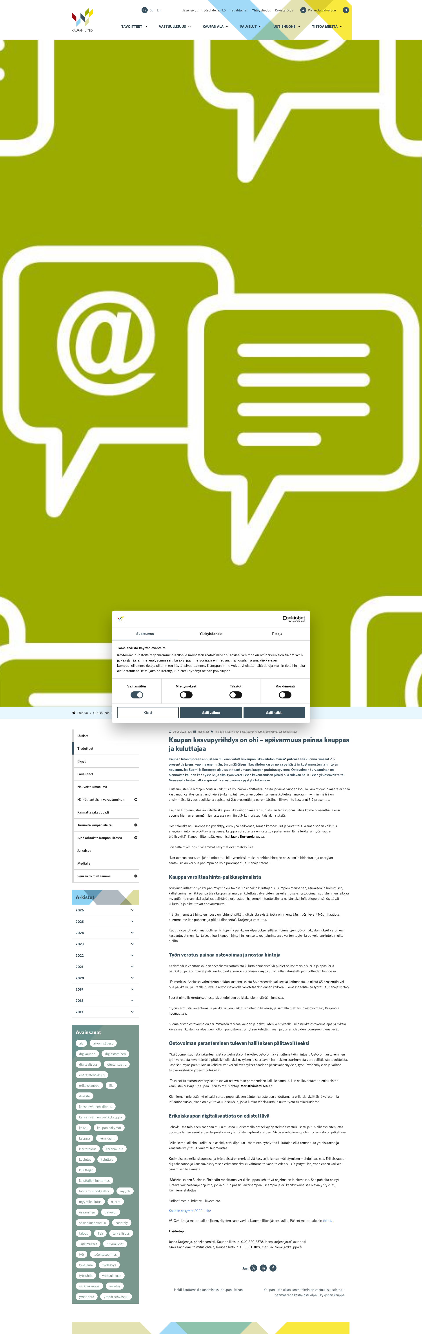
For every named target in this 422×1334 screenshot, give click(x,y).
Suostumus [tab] (145, 634)
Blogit (81, 761)
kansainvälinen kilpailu (95, 1107)
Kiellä (148, 712)
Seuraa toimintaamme (94, 876)
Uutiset (83, 736)
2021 (79, 967)
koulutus (85, 1159)
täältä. (327, 1220)
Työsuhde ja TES (214, 10)
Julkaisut (84, 850)
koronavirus (114, 1149)
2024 (80, 933)
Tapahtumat (238, 10)
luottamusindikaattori (94, 1191)
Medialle (83, 863)
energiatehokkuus (92, 1075)
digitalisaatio (116, 1064)
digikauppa (87, 1054)
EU (111, 1085)
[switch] (186, 694)
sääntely (122, 1223)
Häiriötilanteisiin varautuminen (100, 799)
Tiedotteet (203, 731)
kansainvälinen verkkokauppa (100, 1117)
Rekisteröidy (284, 10)
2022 (80, 955)
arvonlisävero (103, 1043)
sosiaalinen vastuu (92, 1223)
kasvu (83, 1128)
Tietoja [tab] (277, 634)
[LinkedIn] (263, 1268)
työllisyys (109, 1265)
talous (83, 1233)
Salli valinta (211, 712)
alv (81, 1043)
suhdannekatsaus (288, 731)
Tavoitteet (131, 26)
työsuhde (86, 1275)
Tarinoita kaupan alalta (94, 825)
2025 (80, 922)
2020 (80, 978)
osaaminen (87, 1212)
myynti (125, 1191)
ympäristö (86, 1297)
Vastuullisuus (172, 26)
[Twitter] (253, 1268)
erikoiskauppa (89, 1085)
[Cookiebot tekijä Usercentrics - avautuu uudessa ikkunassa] (286, 619)
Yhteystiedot (261, 10)
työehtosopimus (105, 1254)
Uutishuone (284, 26)
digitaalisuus (88, 1064)
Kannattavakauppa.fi (93, 812)
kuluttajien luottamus (94, 1180)
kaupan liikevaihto (235, 731)
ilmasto (84, 1096)
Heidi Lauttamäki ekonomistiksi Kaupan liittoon (208, 1290)
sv (151, 10)
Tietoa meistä (325, 26)
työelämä (86, 1265)
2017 (79, 1012)
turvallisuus (121, 1233)
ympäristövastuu (116, 1297)
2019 (79, 989)
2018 (79, 1000)
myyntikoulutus (90, 1202)
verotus (114, 1286)
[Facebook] (272, 1268)
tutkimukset (115, 1244)
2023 (80, 944)
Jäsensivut (190, 10)
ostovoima (271, 731)
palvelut (110, 1212)
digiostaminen (115, 1054)
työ (81, 1254)
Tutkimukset (88, 1244)
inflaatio (219, 731)
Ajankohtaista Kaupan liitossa (99, 838)
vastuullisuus (111, 1275)
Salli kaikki (274, 712)
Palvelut (248, 26)
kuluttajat (86, 1170)
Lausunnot (85, 774)
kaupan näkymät (255, 731)
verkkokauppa (89, 1286)
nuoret (115, 1202)
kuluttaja (107, 1159)
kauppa (84, 1138)
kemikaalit (107, 1138)
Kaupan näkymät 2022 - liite (190, 1211)
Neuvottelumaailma (92, 787)
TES (100, 1233)
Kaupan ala (213, 26)
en (158, 10)
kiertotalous (87, 1149)
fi (144, 10)
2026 (80, 910)
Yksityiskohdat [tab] (211, 634)
